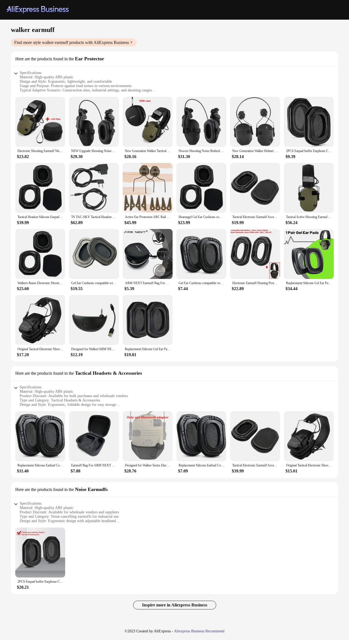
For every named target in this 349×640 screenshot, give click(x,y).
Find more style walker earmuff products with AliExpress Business (71, 42)
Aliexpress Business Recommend (199, 631)
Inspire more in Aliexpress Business (174, 605)
